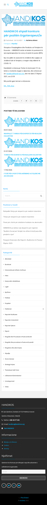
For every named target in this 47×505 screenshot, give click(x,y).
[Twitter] (9, 485)
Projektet (7, 303)
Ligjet (6, 287)
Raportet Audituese (11, 314)
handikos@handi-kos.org (15, 74)
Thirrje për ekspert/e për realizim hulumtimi (22, 155)
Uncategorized (9, 381)
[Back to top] (41, 499)
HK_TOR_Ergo (9, 86)
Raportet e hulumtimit (11, 320)
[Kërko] (41, 195)
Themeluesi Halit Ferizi (12, 370)
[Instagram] (14, 485)
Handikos (22, 500)
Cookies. (6, 445)
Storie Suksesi (9, 359)
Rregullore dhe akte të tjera (13, 348)
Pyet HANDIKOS (9, 428)
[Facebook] (4, 485)
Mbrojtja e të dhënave (10, 442)
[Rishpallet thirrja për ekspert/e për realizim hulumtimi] (23, 121)
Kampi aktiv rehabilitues (12, 281)
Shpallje (14, 43)
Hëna (6, 275)
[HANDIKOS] (23, 5)
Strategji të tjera (10, 364)
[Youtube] (19, 485)
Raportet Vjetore (10, 325)
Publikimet (8, 309)
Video (7, 387)
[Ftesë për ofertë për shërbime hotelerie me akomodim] (23, 161)
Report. (7, 331)
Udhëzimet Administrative (13, 375)
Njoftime (7, 292)
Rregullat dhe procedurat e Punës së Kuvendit (19, 342)
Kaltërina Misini (31, 40)
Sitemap (6, 448)
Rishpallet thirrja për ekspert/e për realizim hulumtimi (22, 211)
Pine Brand (24, 498)
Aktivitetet (8, 259)
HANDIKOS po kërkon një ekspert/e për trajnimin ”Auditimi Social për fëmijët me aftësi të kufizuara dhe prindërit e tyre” (22, 231)
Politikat (7, 298)
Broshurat (8, 264)
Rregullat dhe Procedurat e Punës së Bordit (18, 337)
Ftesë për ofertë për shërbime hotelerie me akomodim (22, 222)
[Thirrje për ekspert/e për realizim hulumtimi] (23, 143)
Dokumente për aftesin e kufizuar (15, 270)
